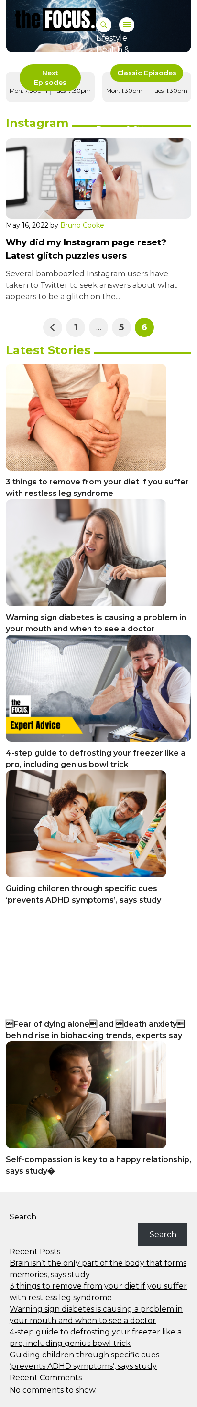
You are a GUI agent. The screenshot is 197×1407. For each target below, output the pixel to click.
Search (23, 1216)
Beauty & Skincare (131, 129)
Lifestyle (111, 37)
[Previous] (52, 327)
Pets (104, 118)
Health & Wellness (113, 55)
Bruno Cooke (82, 225)
